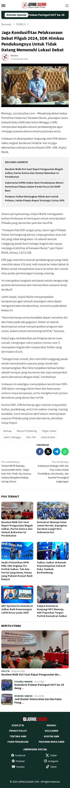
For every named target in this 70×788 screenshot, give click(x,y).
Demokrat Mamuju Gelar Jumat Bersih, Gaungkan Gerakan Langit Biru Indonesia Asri (52, 527)
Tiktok (53, 766)
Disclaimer (51, 730)
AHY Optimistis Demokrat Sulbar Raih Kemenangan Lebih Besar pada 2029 (17, 609)
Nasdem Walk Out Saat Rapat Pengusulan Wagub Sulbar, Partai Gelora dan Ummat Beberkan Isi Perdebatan (34, 173)
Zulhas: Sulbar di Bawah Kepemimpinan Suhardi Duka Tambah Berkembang (51, 567)
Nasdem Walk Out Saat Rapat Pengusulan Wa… (31, 674)
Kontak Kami (51, 736)
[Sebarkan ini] (39, 451)
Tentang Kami (18, 736)
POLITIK (5, 671)
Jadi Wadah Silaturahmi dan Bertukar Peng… (38, 701)
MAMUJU (28, 696)
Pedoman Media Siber (51, 741)
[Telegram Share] (56, 451)
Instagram (53, 761)
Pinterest (20, 761)
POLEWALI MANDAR (23, 681)
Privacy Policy (18, 730)
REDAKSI (51, 725)
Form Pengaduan (17, 741)
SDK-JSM (31, 437)
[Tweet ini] (48, 451)
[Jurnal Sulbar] (35, 5)
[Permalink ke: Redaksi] (5, 57)
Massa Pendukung (27, 431)
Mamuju (7, 431)
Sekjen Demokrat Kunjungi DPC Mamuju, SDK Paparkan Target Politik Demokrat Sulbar (52, 611)
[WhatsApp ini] (65, 451)
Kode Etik (18, 725)
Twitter (53, 755)
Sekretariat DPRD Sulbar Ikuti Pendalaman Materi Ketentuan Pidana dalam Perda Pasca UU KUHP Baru (34, 186)
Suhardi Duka (48, 437)
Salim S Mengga (12, 437)
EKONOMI (19, 696)
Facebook (20, 755)
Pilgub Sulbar (49, 431)
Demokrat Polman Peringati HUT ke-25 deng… (39, 686)
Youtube (20, 766)
